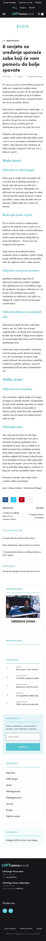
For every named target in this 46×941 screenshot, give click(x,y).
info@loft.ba (19, 888)
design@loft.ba (11, 877)
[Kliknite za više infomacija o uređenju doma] (23, 617)
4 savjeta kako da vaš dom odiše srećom (19, 538)
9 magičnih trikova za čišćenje (36, 516)
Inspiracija (19, 693)
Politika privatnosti (26, 928)
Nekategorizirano (14, 797)
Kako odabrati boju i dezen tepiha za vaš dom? (21, 545)
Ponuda (9, 810)
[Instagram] (10, 911)
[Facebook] (5, 911)
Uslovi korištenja (10, 928)
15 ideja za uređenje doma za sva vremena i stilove (11, 516)
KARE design (11, 779)
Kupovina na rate (25, 2)
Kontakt (32, 7)
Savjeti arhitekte (9, 2)
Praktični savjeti (12, 41)
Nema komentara (35, 77)
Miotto (9, 785)
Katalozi (38, 2)
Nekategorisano (21, 684)
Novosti (18, 667)
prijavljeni (15, 571)
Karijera (23, 7)
